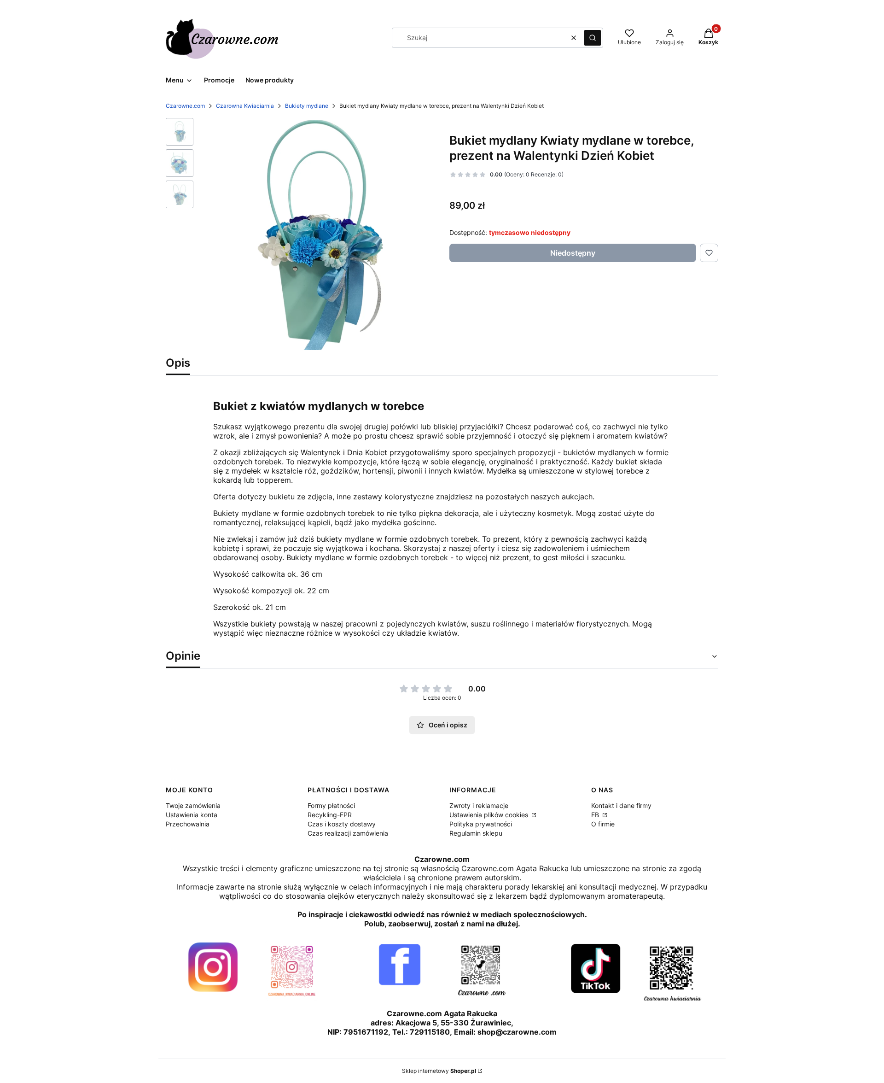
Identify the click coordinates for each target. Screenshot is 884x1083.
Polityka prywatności (480, 824)
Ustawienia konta (191, 815)
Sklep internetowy (439, 1070)
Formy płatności (331, 805)
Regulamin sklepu (475, 833)
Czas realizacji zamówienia (348, 833)
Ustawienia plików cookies (489, 815)
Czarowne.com (185, 105)
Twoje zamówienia (193, 805)
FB (596, 815)
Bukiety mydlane (306, 105)
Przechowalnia (187, 824)
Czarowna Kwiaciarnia (245, 105)
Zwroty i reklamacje (478, 805)
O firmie (603, 824)
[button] (592, 38)
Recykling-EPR (330, 815)
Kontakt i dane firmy (621, 805)
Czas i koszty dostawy (342, 824)
